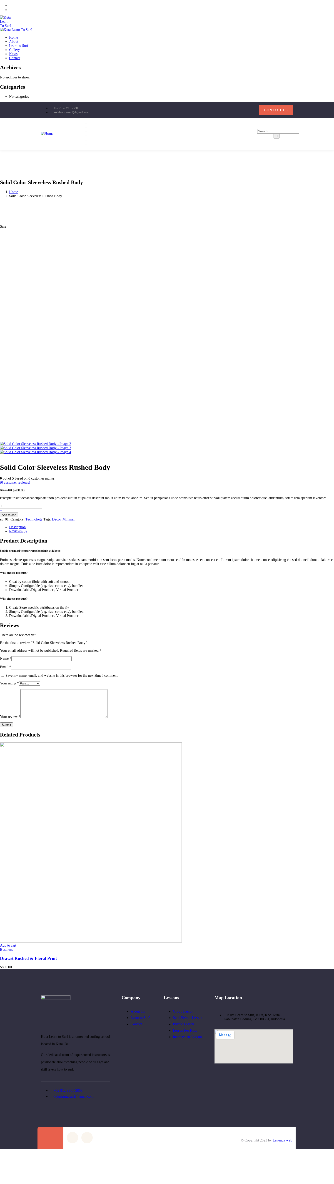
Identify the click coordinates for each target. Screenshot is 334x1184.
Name (5, 658)
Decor (56, 519)
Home (13, 192)
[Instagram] (253, 109)
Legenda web (282, 1140)
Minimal (68, 519)
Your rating (9, 683)
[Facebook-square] (72, 1137)
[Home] (47, 134)
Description (17, 527)
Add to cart (9, 515)
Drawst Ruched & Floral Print (28, 958)
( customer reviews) (15, 482)
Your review (10, 717)
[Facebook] (238, 109)
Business (6, 949)
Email (5, 667)
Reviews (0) (18, 531)
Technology (33, 519)
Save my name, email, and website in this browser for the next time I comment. (61, 675)
